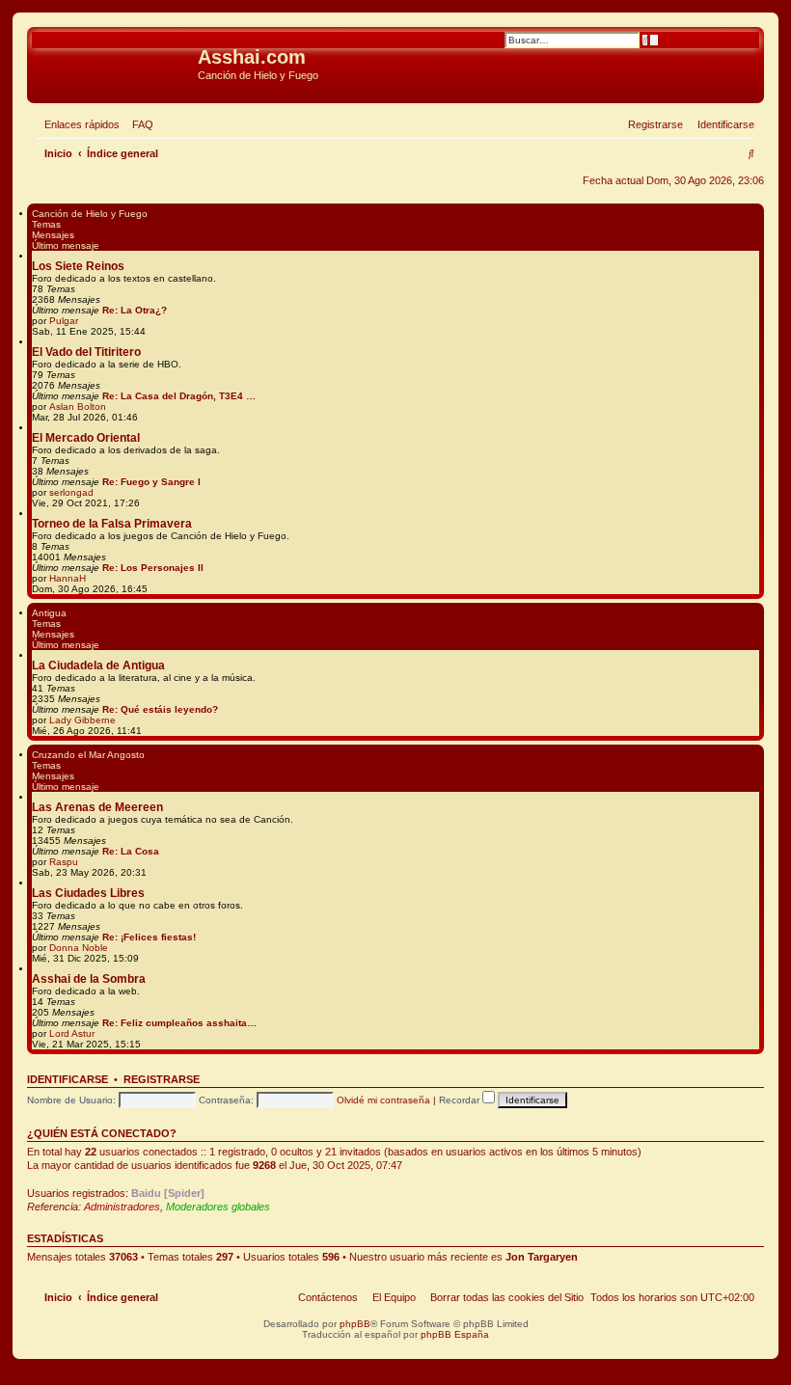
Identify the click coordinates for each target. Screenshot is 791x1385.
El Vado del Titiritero (86, 352)
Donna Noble (78, 947)
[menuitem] (138, 124)
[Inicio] (115, 63)
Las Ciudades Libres (88, 893)
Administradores (122, 1206)
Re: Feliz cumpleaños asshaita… (179, 1023)
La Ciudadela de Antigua (98, 665)
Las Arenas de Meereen (97, 807)
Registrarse (161, 1079)
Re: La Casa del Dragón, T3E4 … (179, 396)
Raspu (63, 861)
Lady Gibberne (82, 720)
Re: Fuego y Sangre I (151, 481)
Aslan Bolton (77, 406)
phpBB (355, 1323)
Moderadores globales (218, 1206)
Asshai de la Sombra (89, 979)
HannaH (67, 578)
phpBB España (455, 1334)
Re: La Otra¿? (134, 310)
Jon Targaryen (541, 1257)
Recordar (460, 1100)
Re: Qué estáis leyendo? (160, 709)
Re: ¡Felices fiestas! (149, 937)
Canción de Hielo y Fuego (90, 213)
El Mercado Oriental (86, 438)
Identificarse (67, 1079)
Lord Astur (72, 1033)
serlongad (71, 492)
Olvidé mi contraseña (383, 1100)
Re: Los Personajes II (153, 567)
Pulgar (63, 320)
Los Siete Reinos (78, 266)
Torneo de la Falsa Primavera (112, 523)
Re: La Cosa (130, 851)
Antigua (49, 613)
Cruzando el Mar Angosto (88, 754)
